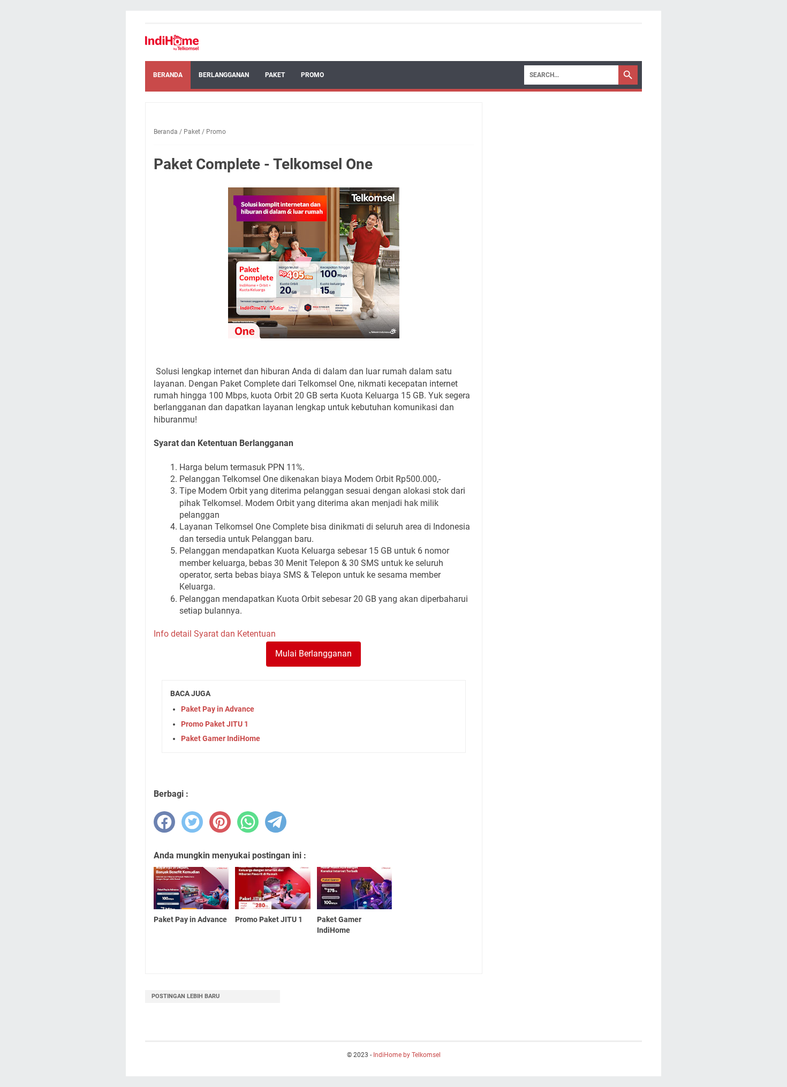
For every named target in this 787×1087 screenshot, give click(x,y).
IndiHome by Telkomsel (407, 1055)
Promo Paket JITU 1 (214, 724)
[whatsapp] (248, 822)
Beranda (168, 75)
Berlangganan (224, 75)
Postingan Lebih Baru (186, 996)
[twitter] (192, 822)
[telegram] (275, 822)
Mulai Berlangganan (313, 653)
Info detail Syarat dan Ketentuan (215, 634)
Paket (275, 75)
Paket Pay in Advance (217, 709)
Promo (312, 75)
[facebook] (164, 822)
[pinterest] (220, 822)
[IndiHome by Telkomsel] (172, 42)
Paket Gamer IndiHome (220, 738)
